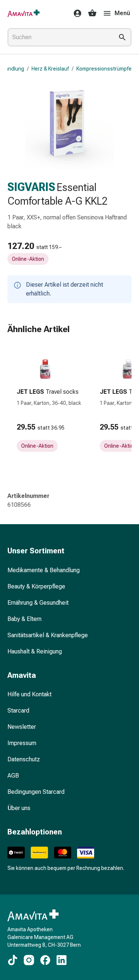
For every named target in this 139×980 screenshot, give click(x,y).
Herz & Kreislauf (50, 69)
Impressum (21, 743)
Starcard (18, 710)
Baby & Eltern (24, 618)
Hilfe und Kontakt (29, 694)
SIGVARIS (31, 187)
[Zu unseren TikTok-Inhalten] (12, 960)
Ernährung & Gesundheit (38, 602)
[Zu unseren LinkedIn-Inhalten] (61, 960)
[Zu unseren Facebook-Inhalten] (45, 960)
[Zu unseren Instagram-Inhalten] (29, 960)
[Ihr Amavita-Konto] (75, 13)
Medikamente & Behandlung (43, 570)
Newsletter (21, 726)
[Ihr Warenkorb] (92, 13)
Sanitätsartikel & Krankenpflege (47, 635)
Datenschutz (23, 759)
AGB (13, 775)
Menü (122, 13)
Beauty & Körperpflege (36, 586)
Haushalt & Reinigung (34, 651)
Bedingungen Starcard (35, 791)
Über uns (18, 808)
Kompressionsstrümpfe (104, 69)
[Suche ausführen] (122, 37)
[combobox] (59, 37)
